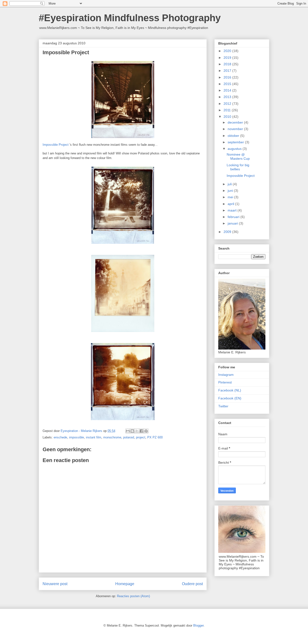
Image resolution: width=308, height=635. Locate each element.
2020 (228, 51)
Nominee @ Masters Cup (238, 156)
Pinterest (225, 382)
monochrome (112, 437)
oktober (234, 136)
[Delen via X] (137, 431)
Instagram (226, 375)
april (231, 204)
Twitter (223, 406)
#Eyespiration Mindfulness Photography (130, 18)
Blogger (198, 625)
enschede (60, 437)
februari (234, 217)
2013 (228, 97)
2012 (228, 104)
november (236, 129)
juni (231, 190)
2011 (228, 110)
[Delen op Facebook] (141, 431)
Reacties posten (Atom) (133, 596)
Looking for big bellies (238, 167)
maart (232, 210)
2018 (228, 64)
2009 (228, 232)
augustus (235, 149)
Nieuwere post (55, 584)
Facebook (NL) (229, 390)
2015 (228, 84)
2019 (228, 58)
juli (230, 184)
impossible (76, 437)
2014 (228, 90)
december (236, 122)
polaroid (128, 437)
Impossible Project (56, 144)
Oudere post (192, 584)
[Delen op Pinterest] (146, 431)
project (140, 437)
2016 (228, 77)
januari (233, 223)
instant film (93, 437)
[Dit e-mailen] (127, 431)
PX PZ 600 (155, 437)
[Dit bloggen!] (132, 431)
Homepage (124, 584)
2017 (228, 71)
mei (231, 197)
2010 (228, 117)
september (236, 142)
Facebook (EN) (229, 398)
